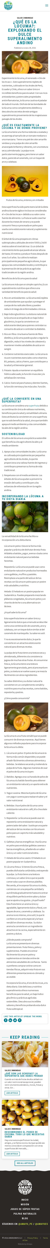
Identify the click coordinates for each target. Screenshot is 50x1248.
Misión (25, 1204)
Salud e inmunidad (25, 18)
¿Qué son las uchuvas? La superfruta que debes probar (24, 1074)
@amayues (41, 1224)
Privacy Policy (32, 1238)
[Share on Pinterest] (20, 1020)
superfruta (34, 405)
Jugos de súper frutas (25, 1209)
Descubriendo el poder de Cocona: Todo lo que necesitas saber (24, 1134)
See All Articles (25, 1163)
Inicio (25, 1199)
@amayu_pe (25, 1224)
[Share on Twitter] (15, 1020)
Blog (25, 1218)
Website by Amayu (25, 1244)
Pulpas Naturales (25, 1213)
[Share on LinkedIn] (10, 1020)
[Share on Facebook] (6, 1020)
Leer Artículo (12, 1093)
